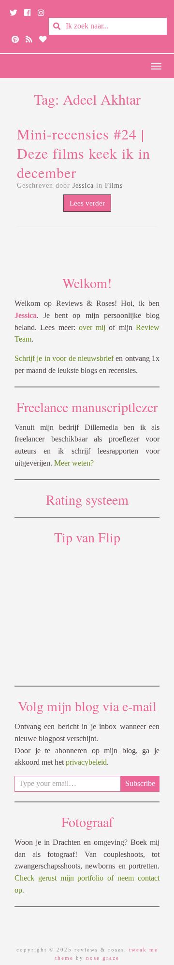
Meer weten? (74, 463)
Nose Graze (102, 958)
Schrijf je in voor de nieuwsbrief (64, 358)
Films (114, 185)
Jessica (83, 185)
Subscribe (140, 783)
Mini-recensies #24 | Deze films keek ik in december (83, 153)
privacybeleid (86, 762)
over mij (92, 327)
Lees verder (87, 203)
